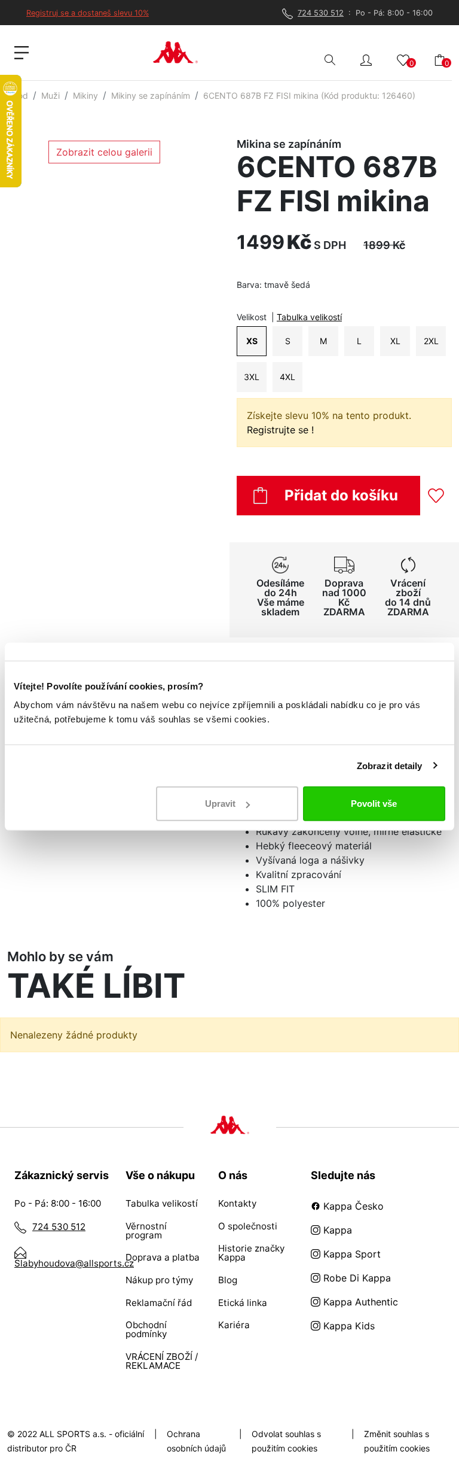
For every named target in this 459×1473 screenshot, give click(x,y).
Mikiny (85, 95)
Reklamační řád (159, 1302)
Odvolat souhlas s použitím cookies (286, 1441)
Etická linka (242, 1302)
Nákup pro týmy (159, 1280)
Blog (227, 1280)
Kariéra (234, 1325)
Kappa (336, 1230)
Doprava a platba (163, 1257)
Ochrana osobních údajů (196, 1441)
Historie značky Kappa (251, 1253)
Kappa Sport (350, 1254)
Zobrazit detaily (390, 765)
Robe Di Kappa (355, 1278)
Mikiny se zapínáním (150, 95)
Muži (50, 95)
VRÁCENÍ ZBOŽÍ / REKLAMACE (162, 1361)
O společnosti (247, 1226)
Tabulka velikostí (309, 317)
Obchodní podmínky (146, 1329)
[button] (366, 59)
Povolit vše (374, 803)
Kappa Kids (347, 1326)
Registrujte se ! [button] (280, 430)
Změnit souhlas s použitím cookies (397, 1441)
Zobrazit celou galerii (104, 152)
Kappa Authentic (359, 1302)
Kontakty (237, 1203)
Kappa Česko (352, 1206)
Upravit (220, 803)
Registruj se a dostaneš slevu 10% (87, 12)
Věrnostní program (146, 1230)
